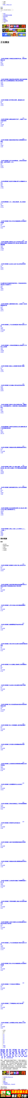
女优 (19, 1053)
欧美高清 (23, 1051)
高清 (16, 1053)
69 (6, 1086)
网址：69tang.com (7, 4)
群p (4, 1057)
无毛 (20, 1055)
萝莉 (1, 1055)
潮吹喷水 (25, 1056)
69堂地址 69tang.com (8, 1077)
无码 (7, 1049)
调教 (23, 1055)
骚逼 (10, 1053)
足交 (2, 1056)
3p (18, 1055)
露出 (7, 1055)
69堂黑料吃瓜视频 (7, 15)
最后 (4, 1045)
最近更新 (5, 16)
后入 (7, 1053)
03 (3, 1035)
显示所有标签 (9, 1057)
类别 (4, 18)
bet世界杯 (5, 20)
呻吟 (22, 1052)
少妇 (25, 1052)
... (3, 1044)
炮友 (1, 1053)
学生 (10, 1055)
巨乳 (16, 1052)
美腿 (13, 1056)
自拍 (19, 1051)
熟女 (16, 1055)
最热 (2, 1057)
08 (3, 1041)
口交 (7, 1052)
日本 (19, 1049)
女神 (22, 1049)
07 (3, 1040)
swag (26, 1055)
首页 (4, 13)
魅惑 (5, 1056)
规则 (4, 1081)
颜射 (13, 1053)
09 (3, 1043)
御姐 (4, 1052)
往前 (4, 1047)
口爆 (19, 1052)
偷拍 (22, 1056)
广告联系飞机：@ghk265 (9, 1084)
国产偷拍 (15, 1049)
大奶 (10, 1052)
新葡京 (5, 19)
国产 (10, 1049)
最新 (13, 1052)
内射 (10, 1051)
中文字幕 (15, 1051)
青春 (19, 1056)
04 (3, 1036)
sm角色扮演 (9, 1056)
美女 (13, 1055)
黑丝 (4, 1053)
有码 (7, 1051)
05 (3, 1038)
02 (3, 1034)
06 (3, 1039)
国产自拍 (3, 1049)
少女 (25, 1053)
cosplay (16, 1056)
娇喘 (22, 1053)
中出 (4, 1055)
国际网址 (5, 1082)
